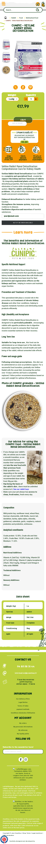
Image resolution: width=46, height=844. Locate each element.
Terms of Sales (23, 706)
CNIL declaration (8, 835)
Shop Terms (27, 833)
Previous (15, 60)
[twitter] (15, 87)
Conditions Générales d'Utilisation (23, 713)
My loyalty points (23, 734)
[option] (7, 44)
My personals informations (23, 727)
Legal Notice (23, 702)
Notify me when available (23, 223)
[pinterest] (30, 87)
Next (41, 60)
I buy (23, 120)
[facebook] (23, 87)
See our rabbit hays (21, 489)
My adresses (23, 730)
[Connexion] (38, 4)
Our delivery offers (23, 699)
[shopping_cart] (43, 3)
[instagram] (25, 759)
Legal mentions (37, 833)
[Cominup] (39, 841)
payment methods (23, 709)
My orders (23, 723)
